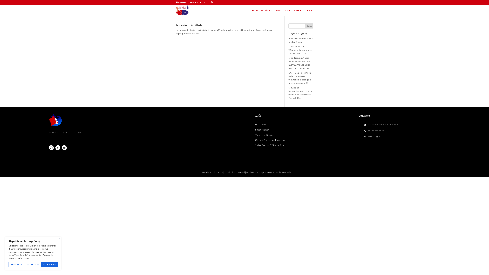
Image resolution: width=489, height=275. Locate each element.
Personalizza (16, 264)
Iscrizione (265, 10)
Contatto (309, 10)
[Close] (59, 238)
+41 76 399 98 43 (376, 130)
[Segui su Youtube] (64, 147)
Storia (287, 10)
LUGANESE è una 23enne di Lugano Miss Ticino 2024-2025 (300, 50)
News (278, 10)
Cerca (309, 26)
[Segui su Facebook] (57, 147)
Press (296, 10)
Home (255, 10)
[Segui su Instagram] (51, 147)
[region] (33, 253)
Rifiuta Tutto (33, 264)
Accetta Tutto (49, 264)
